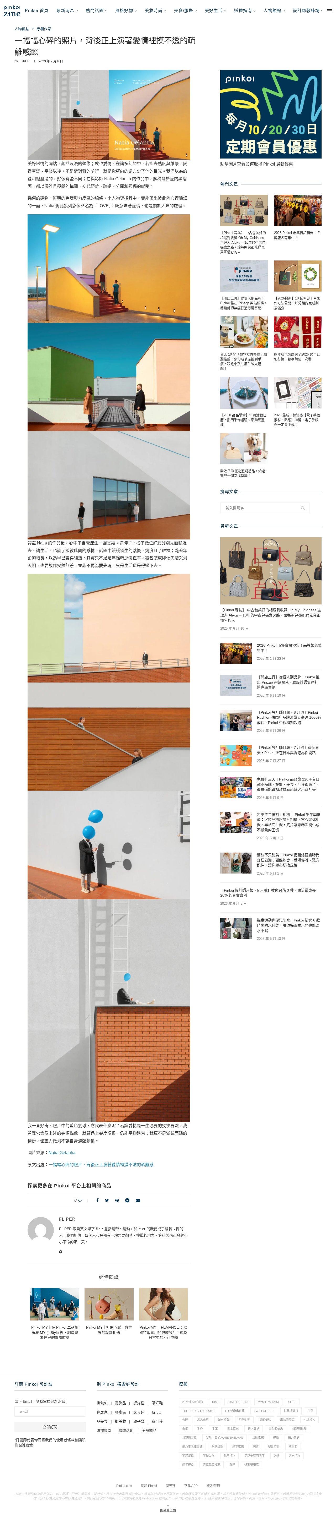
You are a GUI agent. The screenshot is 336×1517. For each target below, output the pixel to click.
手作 (200, 1428)
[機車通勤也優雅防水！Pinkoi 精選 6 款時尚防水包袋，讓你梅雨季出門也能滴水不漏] (236, 928)
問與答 (170, 1486)
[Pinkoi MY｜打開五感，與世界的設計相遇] (109, 1304)
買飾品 (120, 1403)
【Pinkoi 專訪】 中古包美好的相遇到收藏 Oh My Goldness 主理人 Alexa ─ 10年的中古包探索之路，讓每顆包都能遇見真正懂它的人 (243, 242)
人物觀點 (272, 10)
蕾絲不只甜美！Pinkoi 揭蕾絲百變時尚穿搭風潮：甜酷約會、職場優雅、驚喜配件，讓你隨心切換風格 (288, 860)
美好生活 (214, 10)
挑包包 (102, 1403)
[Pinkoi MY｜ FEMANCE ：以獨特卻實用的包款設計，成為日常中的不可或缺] (163, 1304)
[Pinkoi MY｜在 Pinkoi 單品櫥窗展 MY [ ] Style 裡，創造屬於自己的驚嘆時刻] (54, 1304)
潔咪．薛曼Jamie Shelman (224, 1437)
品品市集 (203, 1419)
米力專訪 (294, 1437)
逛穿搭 (138, 1403)
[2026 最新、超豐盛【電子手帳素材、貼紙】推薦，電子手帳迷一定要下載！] (298, 393)
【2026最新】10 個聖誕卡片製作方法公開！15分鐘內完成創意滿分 (297, 303)
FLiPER (24, 61)
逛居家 (102, 1412)
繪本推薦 (238, 1446)
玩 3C (156, 1412)
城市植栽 (223, 1419)
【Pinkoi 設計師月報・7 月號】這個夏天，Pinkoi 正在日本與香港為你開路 (288, 750)
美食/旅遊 (183, 10)
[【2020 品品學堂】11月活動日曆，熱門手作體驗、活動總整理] (244, 393)
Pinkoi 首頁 (37, 10)
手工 (215, 1428)
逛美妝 (120, 1421)
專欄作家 (43, 29)
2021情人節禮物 (192, 1402)
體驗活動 (126, 1430)
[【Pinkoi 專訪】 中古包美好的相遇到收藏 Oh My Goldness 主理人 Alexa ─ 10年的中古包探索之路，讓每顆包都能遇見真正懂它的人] (244, 210)
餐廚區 (120, 1412)
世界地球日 (291, 1410)
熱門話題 (95, 10)
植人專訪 (253, 1428)
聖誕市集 (274, 1446)
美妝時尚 (153, 10)
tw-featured (264, 1410)
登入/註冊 (213, 1486)
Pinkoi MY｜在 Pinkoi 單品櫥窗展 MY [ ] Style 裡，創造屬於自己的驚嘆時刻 (54, 1332)
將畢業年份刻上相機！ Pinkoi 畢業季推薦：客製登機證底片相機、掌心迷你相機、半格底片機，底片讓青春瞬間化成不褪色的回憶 (289, 822)
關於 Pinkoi (149, 1486)
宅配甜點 (244, 1419)
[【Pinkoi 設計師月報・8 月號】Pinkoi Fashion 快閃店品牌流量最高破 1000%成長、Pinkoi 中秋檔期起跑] (236, 720)
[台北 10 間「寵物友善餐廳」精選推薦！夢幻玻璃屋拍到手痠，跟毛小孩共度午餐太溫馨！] (244, 332)
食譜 (232, 1464)
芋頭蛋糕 (208, 1455)
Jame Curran (238, 1402)
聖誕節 (293, 1446)
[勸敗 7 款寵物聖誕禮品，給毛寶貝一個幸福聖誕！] (244, 449)
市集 (185, 1428)
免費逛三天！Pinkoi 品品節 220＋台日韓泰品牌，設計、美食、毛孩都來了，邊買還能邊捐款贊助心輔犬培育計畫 (288, 784)
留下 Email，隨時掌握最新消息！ (41, 1401)
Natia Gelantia (62, 1152)
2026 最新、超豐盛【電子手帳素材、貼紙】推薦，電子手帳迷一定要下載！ (297, 420)
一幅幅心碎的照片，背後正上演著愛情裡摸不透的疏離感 (101, 1165)
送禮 (277, 1455)
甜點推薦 (258, 1437)
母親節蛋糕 (189, 1437)
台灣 (185, 1419)
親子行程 (229, 1455)
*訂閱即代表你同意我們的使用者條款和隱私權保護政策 (50, 1442)
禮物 (276, 1437)
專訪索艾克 (287, 1419)
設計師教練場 (306, 10)
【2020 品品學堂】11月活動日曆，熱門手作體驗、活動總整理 (243, 420)
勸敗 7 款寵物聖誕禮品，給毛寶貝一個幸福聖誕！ (242, 473)
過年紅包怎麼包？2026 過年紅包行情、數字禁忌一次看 (297, 356)
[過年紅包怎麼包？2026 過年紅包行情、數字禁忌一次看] (298, 332)
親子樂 (138, 1421)
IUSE (215, 1402)
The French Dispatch (199, 1410)
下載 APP (191, 1486)
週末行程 (294, 1455)
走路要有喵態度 (254, 1455)
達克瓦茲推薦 (211, 1464)
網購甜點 (217, 1446)
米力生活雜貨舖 (192, 1446)
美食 (256, 1446)
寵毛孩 (157, 1421)
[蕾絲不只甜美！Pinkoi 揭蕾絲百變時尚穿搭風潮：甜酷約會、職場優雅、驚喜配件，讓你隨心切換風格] (236, 863)
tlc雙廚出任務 (235, 1410)
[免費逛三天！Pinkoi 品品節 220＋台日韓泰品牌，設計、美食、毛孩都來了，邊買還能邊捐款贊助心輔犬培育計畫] (236, 787)
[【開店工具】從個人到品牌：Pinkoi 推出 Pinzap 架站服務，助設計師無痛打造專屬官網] (244, 276)
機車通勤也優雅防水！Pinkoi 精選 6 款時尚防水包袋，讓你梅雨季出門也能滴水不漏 (288, 925)
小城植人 (309, 1419)
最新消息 (65, 10)
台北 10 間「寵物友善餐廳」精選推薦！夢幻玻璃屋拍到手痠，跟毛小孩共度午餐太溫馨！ (243, 361)
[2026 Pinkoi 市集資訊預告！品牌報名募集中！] (298, 210)
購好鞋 (157, 1403)
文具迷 (138, 1412)
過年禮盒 (188, 1464)
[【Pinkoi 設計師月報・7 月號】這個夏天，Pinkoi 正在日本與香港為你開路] (236, 755)
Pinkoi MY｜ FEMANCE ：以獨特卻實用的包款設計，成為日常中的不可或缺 (163, 1332)
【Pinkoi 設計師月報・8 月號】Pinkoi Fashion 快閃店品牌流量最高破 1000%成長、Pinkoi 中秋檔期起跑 (289, 717)
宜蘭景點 (265, 1419)
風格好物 (124, 10)
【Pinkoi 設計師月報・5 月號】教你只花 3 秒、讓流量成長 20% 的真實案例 (268, 893)
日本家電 (233, 1428)
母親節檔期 (299, 1428)
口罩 (310, 1410)
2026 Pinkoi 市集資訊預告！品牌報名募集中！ (297, 235)
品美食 (102, 1421)
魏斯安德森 (251, 1464)
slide (292, 1402)
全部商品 (149, 1430)
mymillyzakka (268, 1402)
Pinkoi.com (124, 1486)
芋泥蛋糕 (188, 1455)
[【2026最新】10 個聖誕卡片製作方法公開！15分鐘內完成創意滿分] (298, 276)
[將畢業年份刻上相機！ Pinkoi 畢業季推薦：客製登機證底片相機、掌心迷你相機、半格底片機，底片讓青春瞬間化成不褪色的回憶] (236, 822)
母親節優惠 (276, 1428)
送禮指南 (243, 10)
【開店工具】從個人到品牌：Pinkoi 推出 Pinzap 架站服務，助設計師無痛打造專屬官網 (243, 303)
